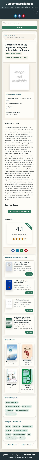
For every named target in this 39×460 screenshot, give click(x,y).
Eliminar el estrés (11, 362)
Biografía (22, 438)
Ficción (8, 426)
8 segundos (9, 410)
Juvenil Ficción (27, 426)
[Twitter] (15, 16)
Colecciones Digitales (19, 3)
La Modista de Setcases (21, 300)
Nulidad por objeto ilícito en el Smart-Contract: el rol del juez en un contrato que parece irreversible (22, 319)
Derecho (12, 35)
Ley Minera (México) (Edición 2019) (20, 282)
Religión (8, 430)
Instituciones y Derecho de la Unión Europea (21, 263)
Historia (8, 434)
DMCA (31, 457)
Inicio (5, 35)
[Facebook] (19, 16)
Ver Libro (29, 274)
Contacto (25, 457)
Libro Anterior (12, 445)
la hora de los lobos (12, 402)
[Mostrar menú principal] (35, 12)
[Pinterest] (23, 16)
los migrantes (26, 406)
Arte (29, 434)
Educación (16, 426)
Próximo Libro (26, 445)
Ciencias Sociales (11, 438)
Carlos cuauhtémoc (22, 410)
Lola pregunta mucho (11, 385)
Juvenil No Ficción (19, 434)
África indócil (27, 360)
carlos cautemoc (11, 414)
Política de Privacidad (14, 457)
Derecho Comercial (27, 386)
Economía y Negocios (20, 430)
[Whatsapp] (21, 250)
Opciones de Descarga (19, 211)
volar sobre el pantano (13, 406)
